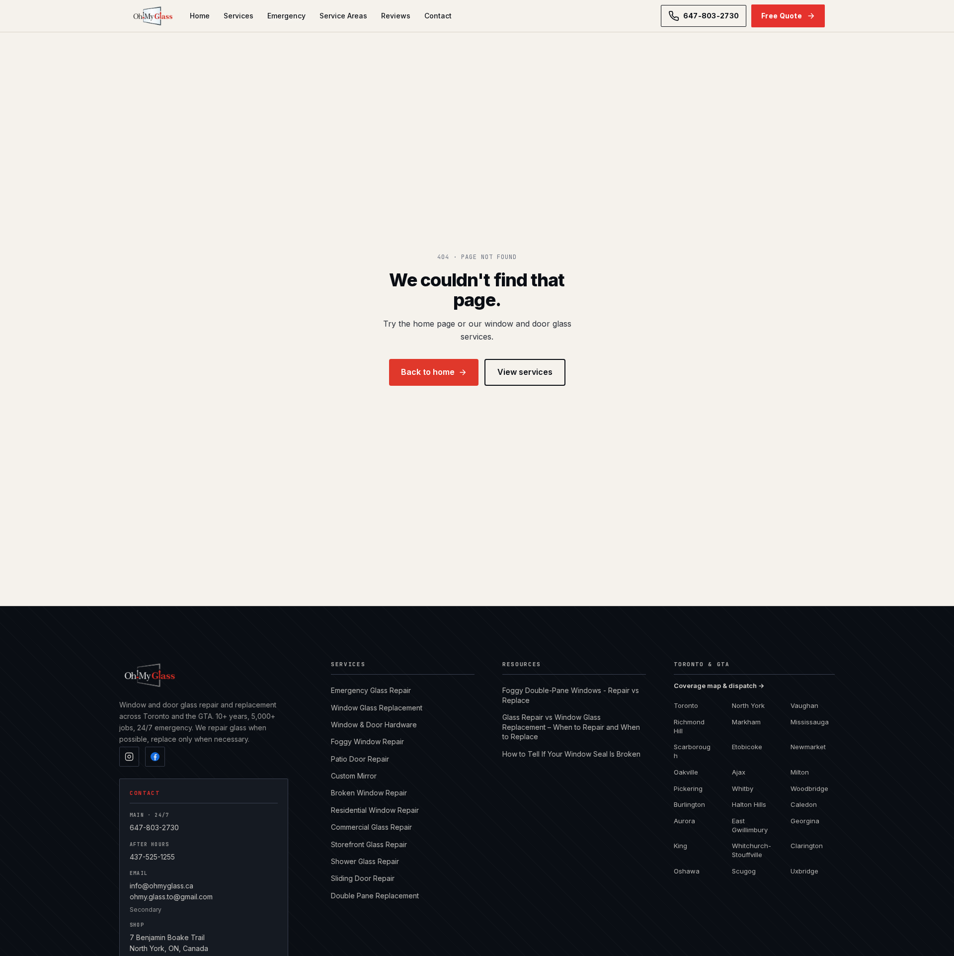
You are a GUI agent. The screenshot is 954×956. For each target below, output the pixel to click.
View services (525, 372)
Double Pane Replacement (375, 895)
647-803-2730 (154, 827)
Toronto (686, 705)
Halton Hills (749, 804)
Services (238, 15)
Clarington (807, 846)
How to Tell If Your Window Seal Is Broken (571, 754)
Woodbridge (809, 788)
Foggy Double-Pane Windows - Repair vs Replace (570, 695)
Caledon (804, 804)
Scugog (744, 871)
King (680, 846)
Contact (438, 15)
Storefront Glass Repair (369, 844)
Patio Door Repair (360, 759)
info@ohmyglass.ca (161, 885)
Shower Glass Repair (365, 861)
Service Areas (343, 15)
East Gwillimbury (750, 825)
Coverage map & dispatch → (719, 686)
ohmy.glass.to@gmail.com (171, 896)
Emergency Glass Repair (371, 690)
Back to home (428, 372)
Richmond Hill (689, 726)
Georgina (805, 821)
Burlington (689, 804)
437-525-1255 (152, 857)
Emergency (286, 15)
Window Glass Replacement (376, 707)
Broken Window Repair (369, 792)
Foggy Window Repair (367, 741)
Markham (746, 722)
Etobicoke (747, 747)
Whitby (742, 788)
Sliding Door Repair (363, 878)
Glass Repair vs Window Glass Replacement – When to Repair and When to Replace (571, 727)
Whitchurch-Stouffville (751, 850)
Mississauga (810, 722)
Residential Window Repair (375, 810)
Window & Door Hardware (374, 724)
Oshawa (687, 871)
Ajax (738, 772)
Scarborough (692, 751)
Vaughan (804, 705)
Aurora (684, 821)
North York (748, 705)
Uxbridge (804, 871)
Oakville (686, 772)
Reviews (395, 15)
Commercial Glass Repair (371, 827)
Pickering (688, 788)
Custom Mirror (354, 776)
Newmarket (808, 747)
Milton (800, 772)
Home (200, 15)
